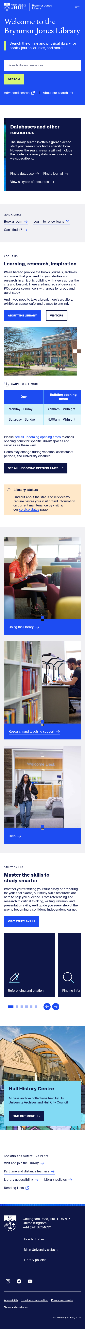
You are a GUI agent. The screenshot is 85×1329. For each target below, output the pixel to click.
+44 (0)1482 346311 (37, 1227)
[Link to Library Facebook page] (19, 1281)
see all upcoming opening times (38, 437)
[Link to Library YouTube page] (30, 1281)
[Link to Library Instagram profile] (8, 1281)
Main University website (41, 1250)
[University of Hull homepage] (28, 7)
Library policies (35, 1260)
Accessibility (11, 1300)
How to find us (34, 1239)
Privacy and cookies (62, 1300)
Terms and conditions (16, 1307)
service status (29, 509)
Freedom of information (34, 1300)
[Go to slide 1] (11, 1007)
